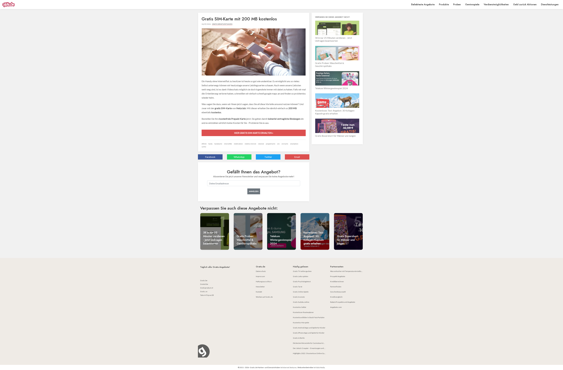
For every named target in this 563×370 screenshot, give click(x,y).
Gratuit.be (204, 284)
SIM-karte (285, 144)
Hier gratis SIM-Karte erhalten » (253, 133)
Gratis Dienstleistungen (222, 24)
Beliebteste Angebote (423, 4)
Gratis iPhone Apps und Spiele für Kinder (308, 333)
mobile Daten (238, 144)
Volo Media (320, 367)
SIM (278, 144)
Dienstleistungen (550, 4)
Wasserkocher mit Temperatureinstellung (346, 271)
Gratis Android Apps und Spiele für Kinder (309, 328)
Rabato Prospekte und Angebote (342, 302)
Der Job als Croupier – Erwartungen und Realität (311, 348)
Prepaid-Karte (270, 144)
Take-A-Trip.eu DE (207, 295)
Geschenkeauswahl (338, 292)
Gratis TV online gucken (302, 271)
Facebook (210, 156)
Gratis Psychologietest (302, 281)
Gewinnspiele (472, 4)
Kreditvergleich (336, 297)
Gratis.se (203, 291)
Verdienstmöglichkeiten (496, 4)
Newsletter (260, 287)
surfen (204, 147)
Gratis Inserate (299, 297)
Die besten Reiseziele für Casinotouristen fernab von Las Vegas (317, 343)
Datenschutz (261, 271)
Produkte (444, 4)
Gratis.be (203, 280)
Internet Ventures (290, 367)
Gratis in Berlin (299, 338)
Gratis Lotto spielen (300, 276)
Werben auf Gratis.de (264, 297)
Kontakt (259, 292)
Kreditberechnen (337, 281)
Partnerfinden (335, 287)
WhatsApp (239, 156)
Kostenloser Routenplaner (303, 312)
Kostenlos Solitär (299, 307)
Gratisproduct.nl (206, 288)
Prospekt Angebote (337, 276)
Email (297, 156)
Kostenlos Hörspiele (301, 322)
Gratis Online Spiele (300, 292)
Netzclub (261, 144)
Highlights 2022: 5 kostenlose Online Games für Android (315, 353)
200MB (204, 144)
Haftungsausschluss (264, 281)
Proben (457, 4)
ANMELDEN (253, 191)
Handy (210, 144)
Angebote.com (336, 307)
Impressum (260, 276)
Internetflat (228, 144)
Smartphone (294, 144)
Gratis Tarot (297, 287)
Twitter (268, 156)
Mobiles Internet (250, 144)
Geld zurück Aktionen (525, 4)
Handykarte (218, 144)
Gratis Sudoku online (301, 302)
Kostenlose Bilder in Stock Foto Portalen (308, 317)
